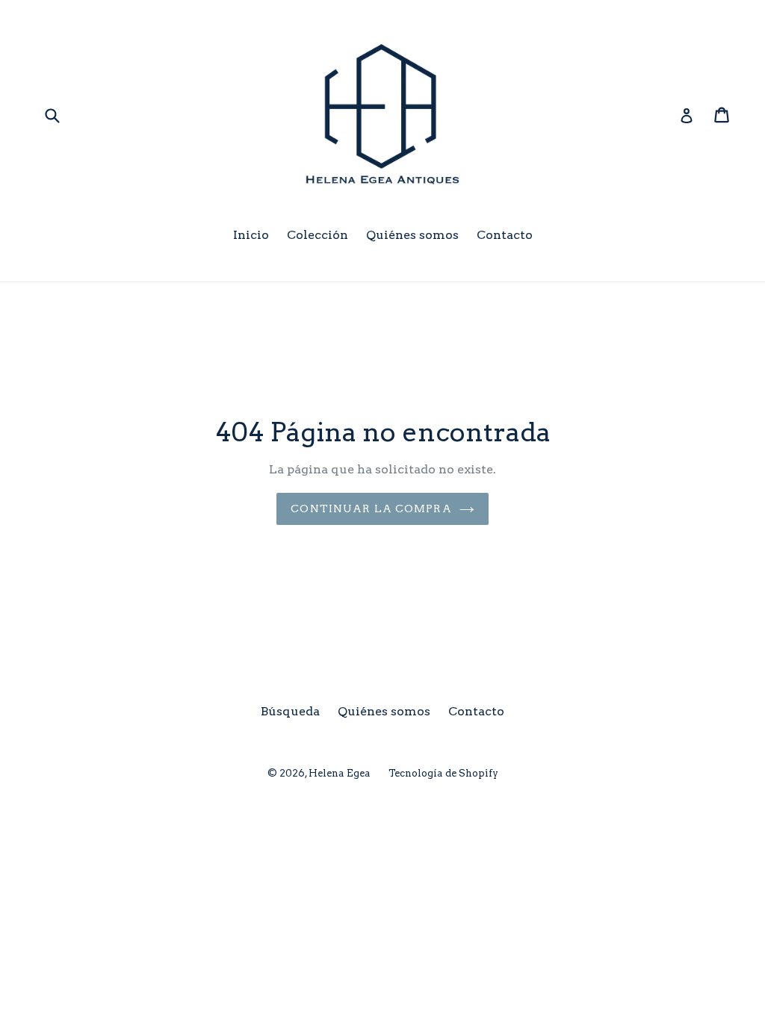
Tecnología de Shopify (443, 773)
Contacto (505, 235)
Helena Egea (340, 773)
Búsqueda (290, 711)
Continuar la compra (371, 508)
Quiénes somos (412, 235)
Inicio (251, 235)
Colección (317, 235)
